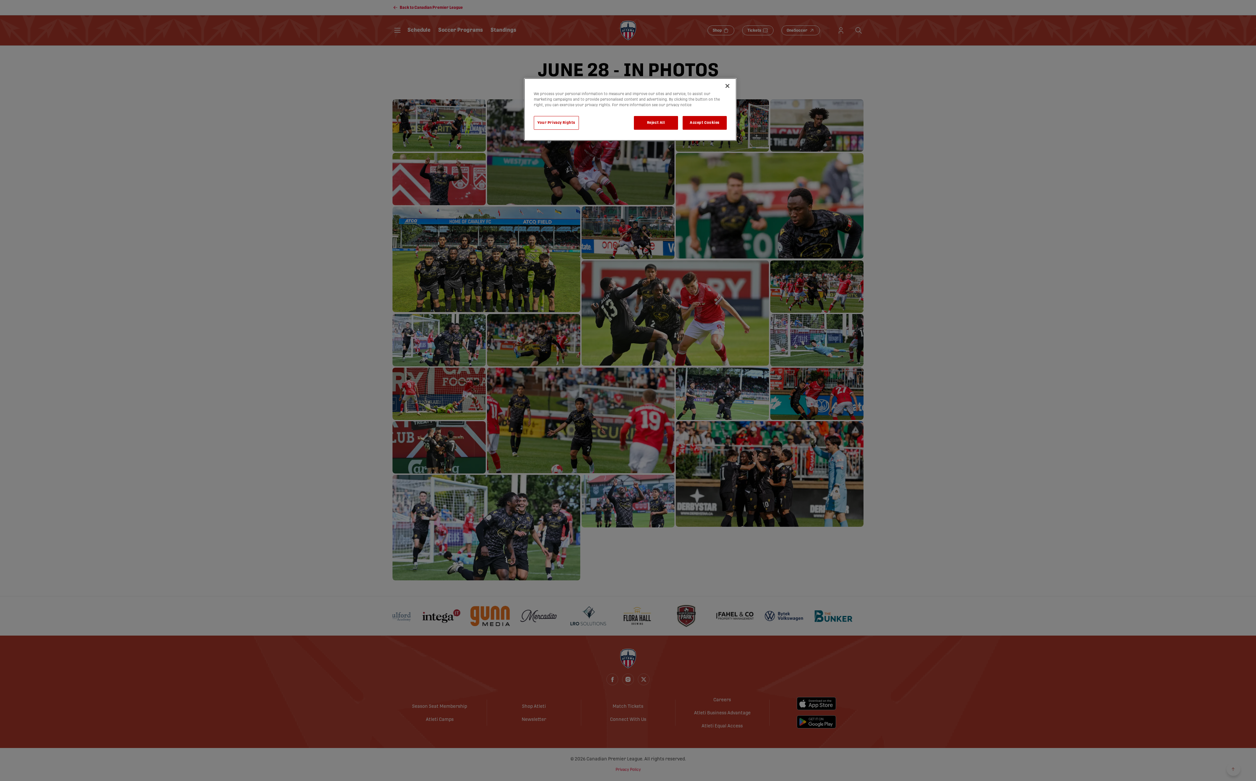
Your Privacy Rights (556, 123)
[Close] (727, 86)
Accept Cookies (705, 123)
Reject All (656, 123)
